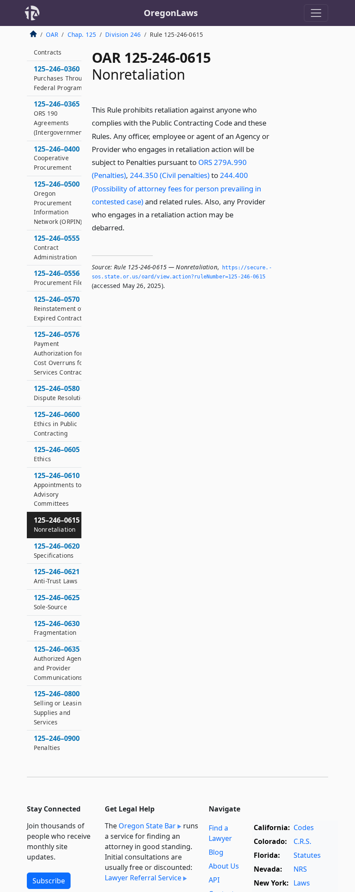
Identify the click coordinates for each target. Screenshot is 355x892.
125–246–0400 (57, 158)
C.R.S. (302, 841)
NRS (300, 869)
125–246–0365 (63, 117)
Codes (304, 827)
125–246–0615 (57, 524)
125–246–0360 (61, 78)
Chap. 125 (82, 34)
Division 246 (123, 34)
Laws (302, 883)
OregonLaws (171, 13)
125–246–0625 (57, 602)
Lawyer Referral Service (143, 877)
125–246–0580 (61, 393)
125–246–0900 (57, 743)
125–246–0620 (57, 550)
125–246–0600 (57, 423)
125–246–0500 (58, 202)
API (214, 880)
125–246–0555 (57, 247)
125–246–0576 (60, 353)
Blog (216, 852)
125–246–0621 (57, 576)
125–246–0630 (57, 628)
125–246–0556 (60, 277)
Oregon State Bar (147, 826)
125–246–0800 (59, 707)
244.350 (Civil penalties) (170, 175)
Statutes (307, 855)
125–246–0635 (60, 662)
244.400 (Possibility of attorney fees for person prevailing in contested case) (176, 188)
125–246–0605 (57, 454)
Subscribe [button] (48, 881)
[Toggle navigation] (316, 13)
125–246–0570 (59, 308)
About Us (224, 866)
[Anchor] (129, 227)
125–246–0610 (57, 489)
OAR (52, 34)
